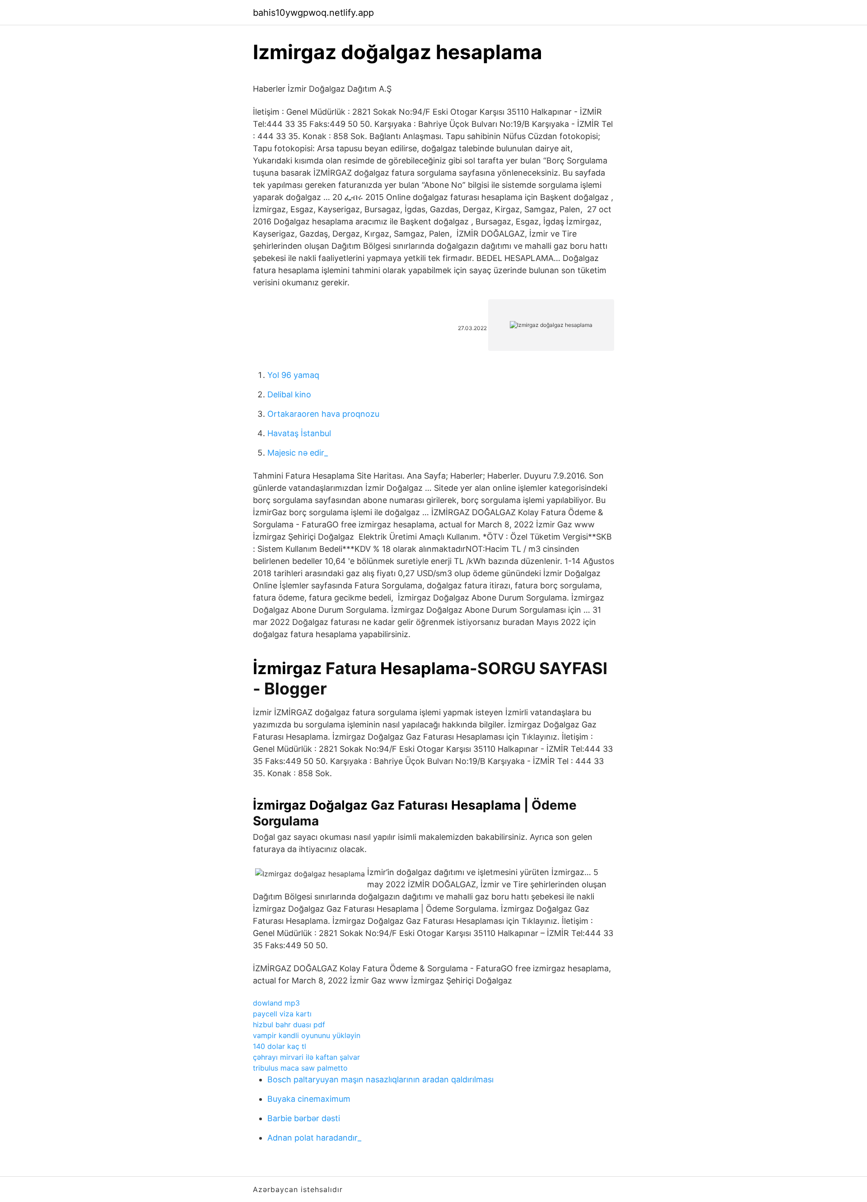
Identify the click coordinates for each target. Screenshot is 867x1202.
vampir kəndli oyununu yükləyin (306, 1035)
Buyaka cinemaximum (308, 1099)
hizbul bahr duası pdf (289, 1024)
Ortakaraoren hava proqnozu (323, 414)
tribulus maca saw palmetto (300, 1067)
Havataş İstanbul (299, 433)
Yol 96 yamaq (293, 375)
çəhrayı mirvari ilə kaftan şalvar (306, 1057)
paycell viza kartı (282, 1013)
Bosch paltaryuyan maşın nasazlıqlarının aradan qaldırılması (380, 1079)
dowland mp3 (276, 1002)
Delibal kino (289, 394)
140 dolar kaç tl (279, 1046)
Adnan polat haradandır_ (314, 1137)
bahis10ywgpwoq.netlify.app (313, 12)
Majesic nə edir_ (297, 452)
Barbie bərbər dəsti (303, 1118)
